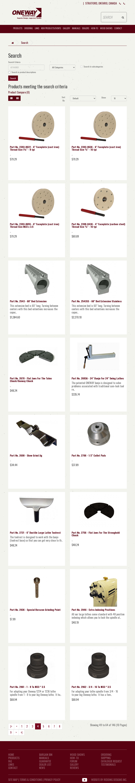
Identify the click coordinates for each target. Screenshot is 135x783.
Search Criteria (14, 62)
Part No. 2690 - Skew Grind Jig (26, 455)
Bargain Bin (45, 755)
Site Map (13, 780)
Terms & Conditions (31, 780)
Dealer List (45, 765)
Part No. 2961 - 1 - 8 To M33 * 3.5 (27, 687)
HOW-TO (94, 28)
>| (21, 732)
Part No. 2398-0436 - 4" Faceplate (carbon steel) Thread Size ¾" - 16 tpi (98, 225)
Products (17, 28)
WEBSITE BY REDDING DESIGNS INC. (109, 779)
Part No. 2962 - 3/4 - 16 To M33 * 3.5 (91, 687)
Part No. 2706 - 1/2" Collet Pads (89, 455)
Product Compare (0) (18, 92)
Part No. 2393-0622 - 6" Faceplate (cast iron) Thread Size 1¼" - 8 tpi (34, 148)
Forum (73, 761)
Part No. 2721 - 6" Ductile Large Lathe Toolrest (35, 532)
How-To (74, 758)
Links (37, 28)
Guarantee (45, 761)
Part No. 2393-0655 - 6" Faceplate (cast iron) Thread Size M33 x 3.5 (34, 225)
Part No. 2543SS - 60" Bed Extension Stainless (97, 301)
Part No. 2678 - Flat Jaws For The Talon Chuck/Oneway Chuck (31, 379)
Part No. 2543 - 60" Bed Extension (28, 301)
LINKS (11, 765)
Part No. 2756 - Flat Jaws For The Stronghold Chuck (96, 534)
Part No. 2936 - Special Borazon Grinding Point (35, 609)
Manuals (76, 28)
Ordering (28, 28)
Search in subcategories (93, 66)
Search (24, 43)
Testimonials (108, 765)
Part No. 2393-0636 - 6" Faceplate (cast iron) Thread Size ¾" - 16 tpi (96, 148)
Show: (103, 97)
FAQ (10, 761)
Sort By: (63, 99)
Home (11, 755)
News (42, 768)
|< (11, 726)
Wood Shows (77, 755)
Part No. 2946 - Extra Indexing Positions (93, 609)
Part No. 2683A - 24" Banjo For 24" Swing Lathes (98, 378)
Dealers (85, 28)
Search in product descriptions (24, 72)
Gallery (66, 28)
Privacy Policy (52, 780)
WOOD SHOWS (106, 28)
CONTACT (118, 28)
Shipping (106, 758)
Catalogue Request (111, 761)
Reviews (74, 768)
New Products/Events (51, 28)
